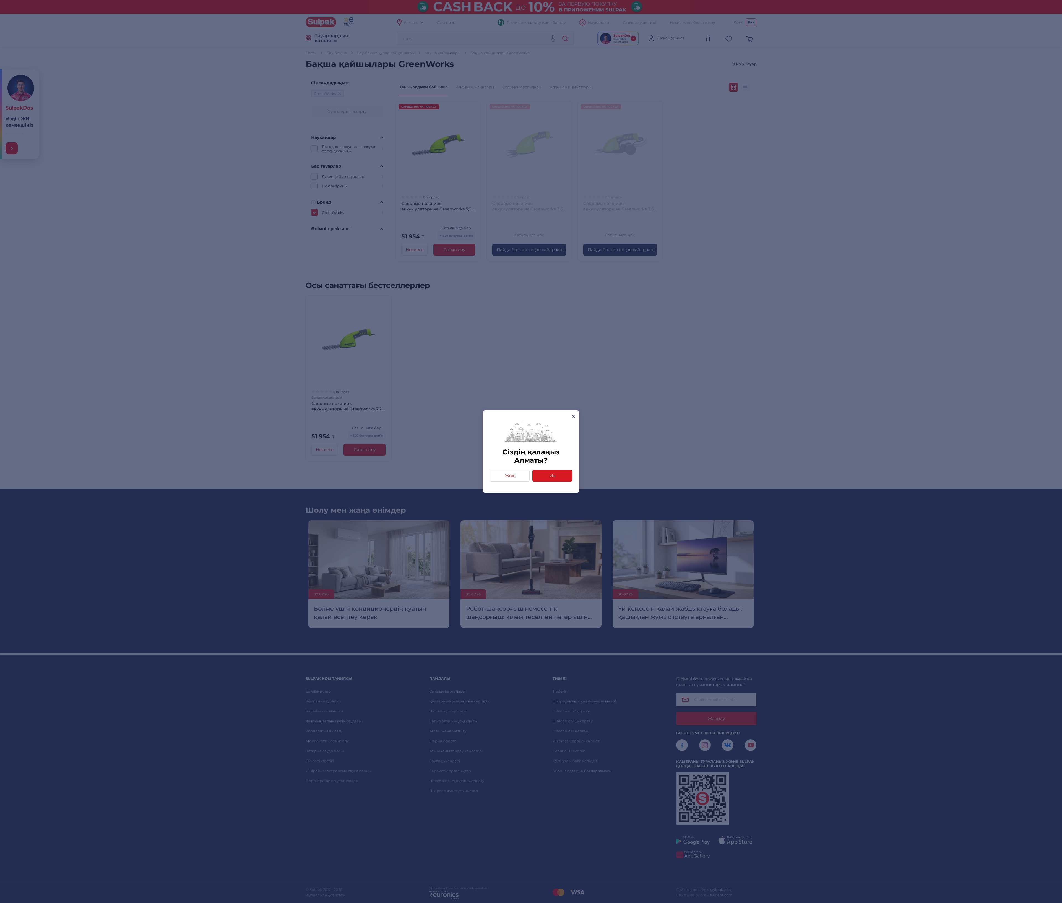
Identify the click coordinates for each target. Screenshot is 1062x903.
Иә (552, 475)
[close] (573, 416)
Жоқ (509, 475)
